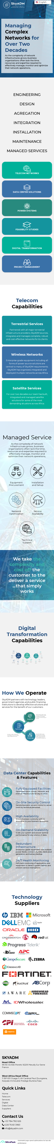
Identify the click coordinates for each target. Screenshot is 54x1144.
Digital (5, 1102)
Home (5, 1093)
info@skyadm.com (13, 1128)
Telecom (6, 1096)
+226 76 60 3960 (12, 1125)
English (42, 2)
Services (6, 1099)
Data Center (8, 1105)
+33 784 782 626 (12, 1121)
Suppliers (6, 1108)
